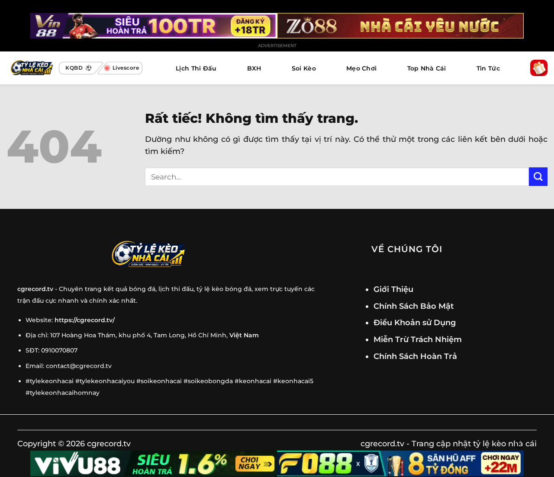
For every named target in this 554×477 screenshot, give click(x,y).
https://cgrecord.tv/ (85, 320)
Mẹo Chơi (361, 68)
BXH (254, 68)
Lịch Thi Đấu (196, 68)
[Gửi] (538, 176)
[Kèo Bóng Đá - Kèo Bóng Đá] (30, 68)
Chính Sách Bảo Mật (414, 306)
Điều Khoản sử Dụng (415, 322)
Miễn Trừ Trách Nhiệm (418, 339)
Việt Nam (244, 335)
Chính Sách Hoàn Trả (415, 356)
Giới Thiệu (393, 289)
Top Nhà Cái (426, 68)
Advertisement (277, 45)
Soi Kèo (304, 68)
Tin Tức (488, 68)
